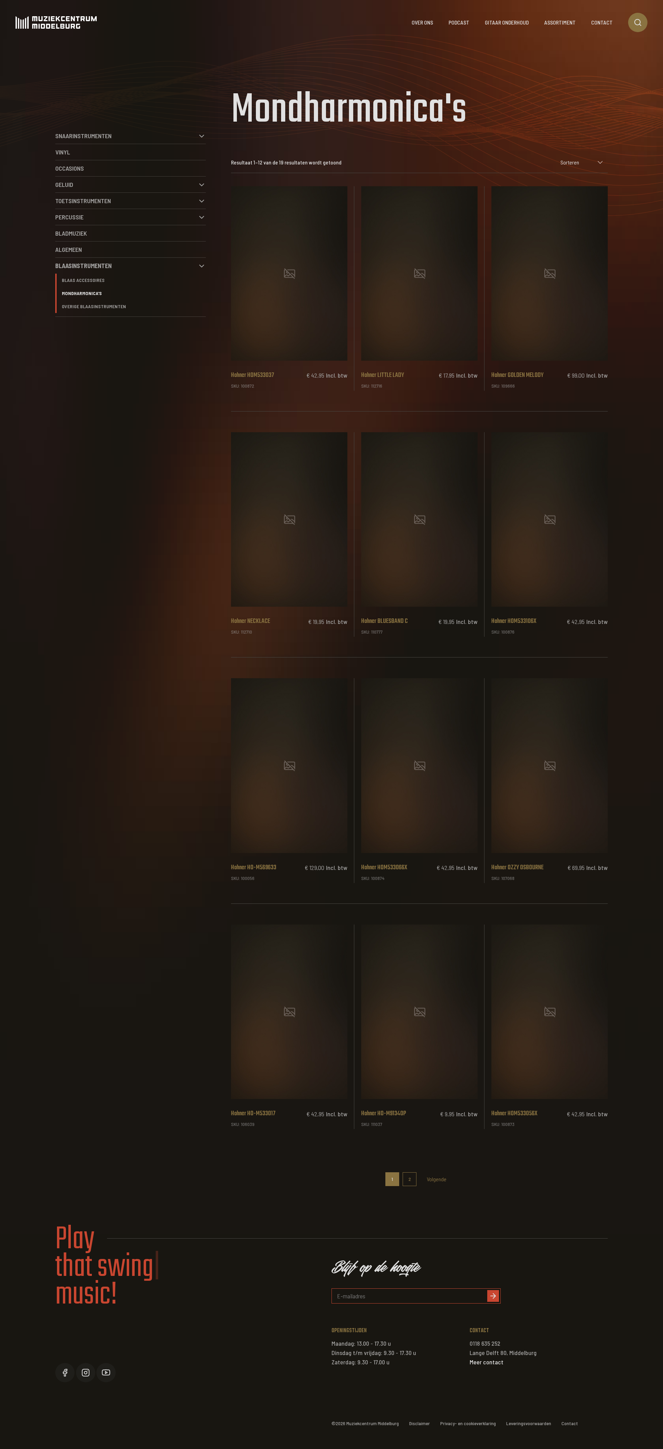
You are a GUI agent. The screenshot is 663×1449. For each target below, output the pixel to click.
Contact (602, 22)
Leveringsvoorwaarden (528, 1423)
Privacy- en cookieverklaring (468, 1423)
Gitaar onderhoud (507, 22)
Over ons (422, 22)
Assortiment (560, 22)
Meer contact (486, 1362)
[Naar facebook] (65, 1372)
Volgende (436, 1179)
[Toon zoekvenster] (637, 22)
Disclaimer (419, 1423)
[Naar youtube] (106, 1372)
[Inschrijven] (493, 1296)
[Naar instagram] (85, 1372)
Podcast (459, 22)
